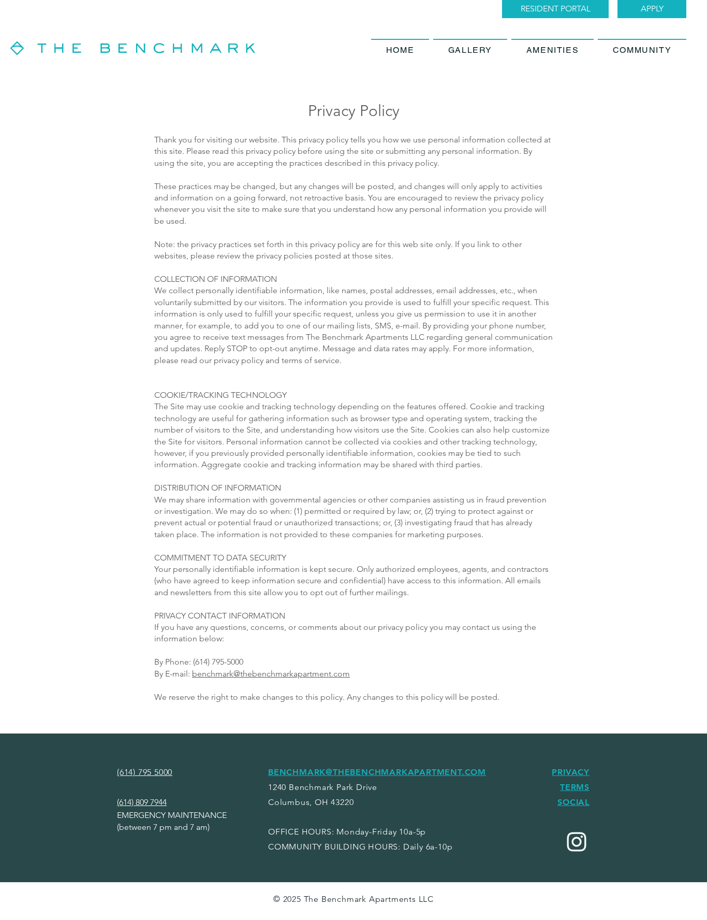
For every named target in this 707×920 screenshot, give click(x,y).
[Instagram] (577, 842)
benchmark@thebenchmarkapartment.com (271, 674)
